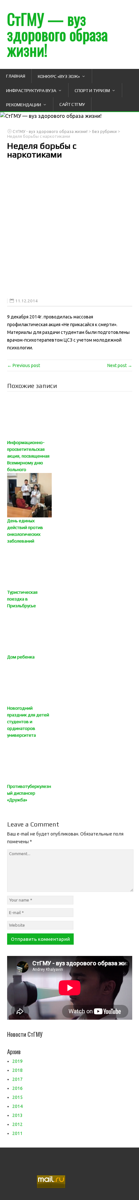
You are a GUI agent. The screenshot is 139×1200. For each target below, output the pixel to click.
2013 (17, 1115)
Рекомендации (23, 104)
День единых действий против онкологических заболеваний (25, 530)
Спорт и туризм (92, 90)
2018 (17, 1070)
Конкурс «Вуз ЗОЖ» (59, 76)
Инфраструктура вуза (31, 90)
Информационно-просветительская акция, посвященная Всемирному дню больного (28, 456)
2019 (17, 1061)
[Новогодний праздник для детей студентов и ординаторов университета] (69, 682)
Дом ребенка (21, 656)
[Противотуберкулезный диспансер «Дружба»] (69, 761)
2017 (17, 1079)
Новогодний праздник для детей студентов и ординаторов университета (28, 721)
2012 (17, 1124)
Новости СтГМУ (25, 1033)
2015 (17, 1097)
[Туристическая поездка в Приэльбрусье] (69, 566)
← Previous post (23, 365)
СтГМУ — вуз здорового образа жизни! (57, 34)
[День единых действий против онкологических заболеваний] (69, 495)
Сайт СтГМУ (72, 104)
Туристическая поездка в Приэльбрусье (22, 599)
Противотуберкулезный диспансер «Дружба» (29, 793)
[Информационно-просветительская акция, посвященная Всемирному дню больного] (69, 417)
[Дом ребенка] (69, 631)
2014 (17, 1106)
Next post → (119, 365)
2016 (17, 1088)
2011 (17, 1133)
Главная (15, 76)
